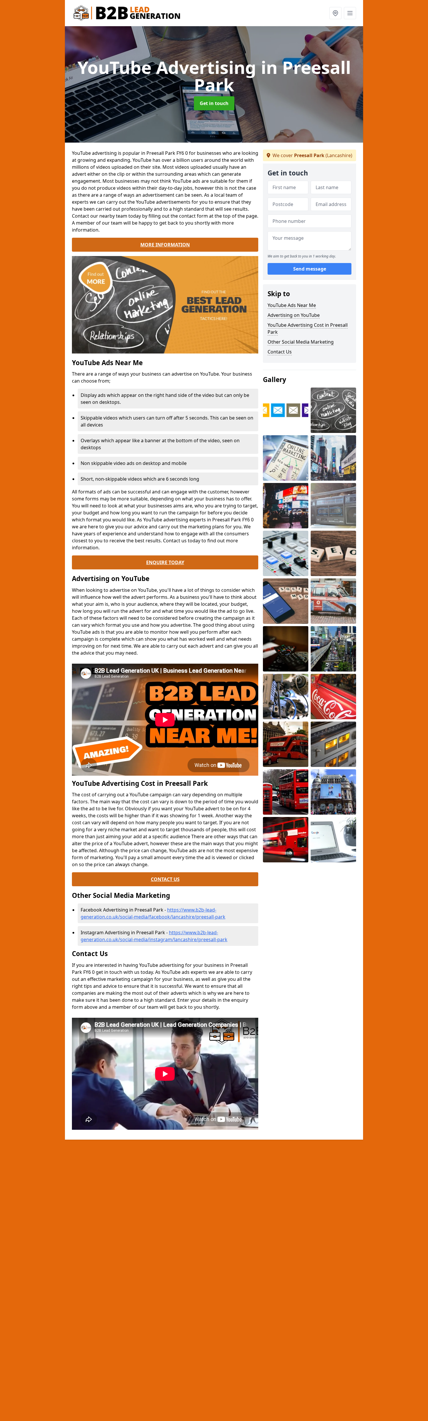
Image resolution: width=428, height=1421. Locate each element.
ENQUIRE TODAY (165, 562)
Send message (309, 269)
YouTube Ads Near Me (292, 305)
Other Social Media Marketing (301, 342)
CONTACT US (165, 879)
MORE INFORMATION (165, 244)
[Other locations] (335, 13)
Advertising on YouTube (294, 315)
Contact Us (280, 352)
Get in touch (214, 103)
